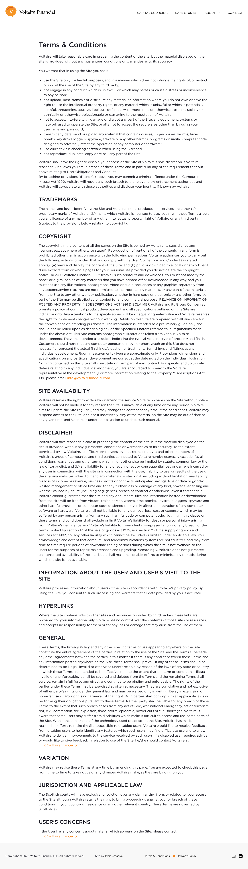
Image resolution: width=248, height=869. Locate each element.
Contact (235, 13)
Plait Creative (114, 856)
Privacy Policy (187, 856)
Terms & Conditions (157, 856)
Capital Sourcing (152, 13)
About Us (212, 13)
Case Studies (186, 13)
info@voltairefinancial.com (88, 378)
